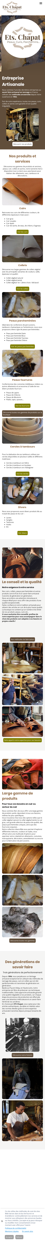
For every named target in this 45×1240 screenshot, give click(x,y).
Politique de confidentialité (15, 1228)
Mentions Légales (12, 1231)
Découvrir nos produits (22, 144)
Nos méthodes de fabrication (22, 639)
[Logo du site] (12, 8)
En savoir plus (27, 1231)
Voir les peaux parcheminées (22, 346)
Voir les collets (22, 289)
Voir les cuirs (22, 232)
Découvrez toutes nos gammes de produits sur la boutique (22, 413)
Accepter (9, 1237)
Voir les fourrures (23, 406)
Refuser (19, 1237)
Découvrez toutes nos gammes (22, 940)
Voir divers (22, 533)
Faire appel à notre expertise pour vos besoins (22, 740)
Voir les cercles (22, 474)
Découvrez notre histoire (22, 1055)
